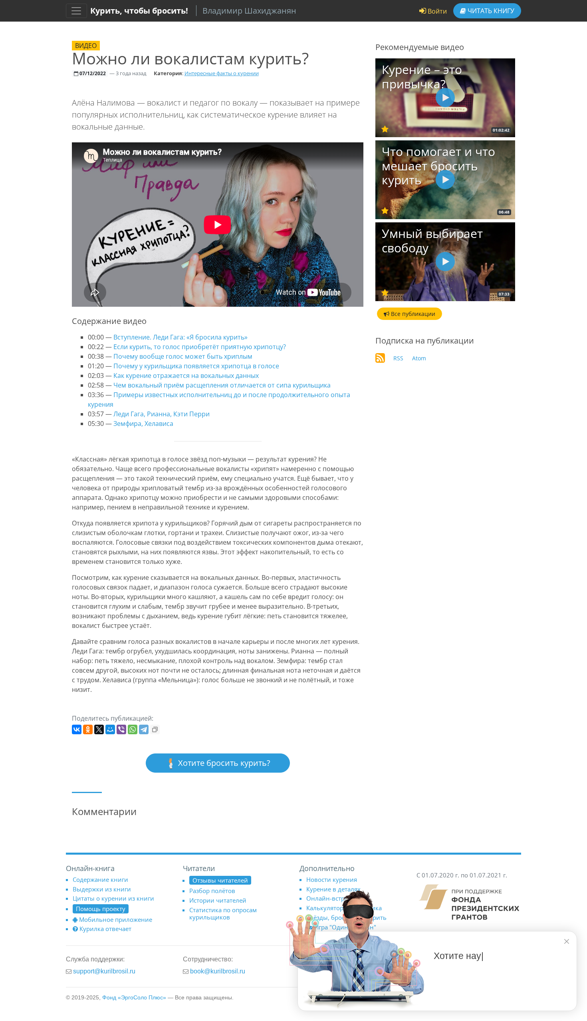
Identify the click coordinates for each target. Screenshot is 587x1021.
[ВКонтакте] (76, 729)
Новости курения (331, 879)
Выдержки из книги (102, 889)
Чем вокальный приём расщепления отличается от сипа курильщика (222, 385)
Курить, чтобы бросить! (139, 10)
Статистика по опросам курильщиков (223, 913)
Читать (490, 10)
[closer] (567, 941)
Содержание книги (100, 879)
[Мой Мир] (110, 729)
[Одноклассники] (88, 729)
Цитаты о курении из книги (113, 898)
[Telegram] (144, 729)
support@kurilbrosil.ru (104, 971)
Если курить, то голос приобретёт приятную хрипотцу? (199, 346)
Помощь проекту (100, 909)
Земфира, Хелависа (143, 423)
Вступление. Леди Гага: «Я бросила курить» (180, 337)
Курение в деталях (333, 889)
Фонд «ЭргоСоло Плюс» (134, 998)
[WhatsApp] (132, 729)
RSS (398, 358)
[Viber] (121, 729)
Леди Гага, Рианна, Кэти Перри (161, 414)
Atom (419, 358)
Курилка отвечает (105, 929)
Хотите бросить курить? (223, 762)
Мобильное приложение (115, 919)
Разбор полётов (212, 891)
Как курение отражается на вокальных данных (186, 375)
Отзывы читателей (220, 880)
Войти (436, 11)
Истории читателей (217, 900)
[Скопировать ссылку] (155, 729)
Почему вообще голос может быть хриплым (182, 356)
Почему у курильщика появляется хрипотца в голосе (196, 366)
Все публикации (412, 314)
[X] (99, 729)
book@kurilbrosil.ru (217, 971)
